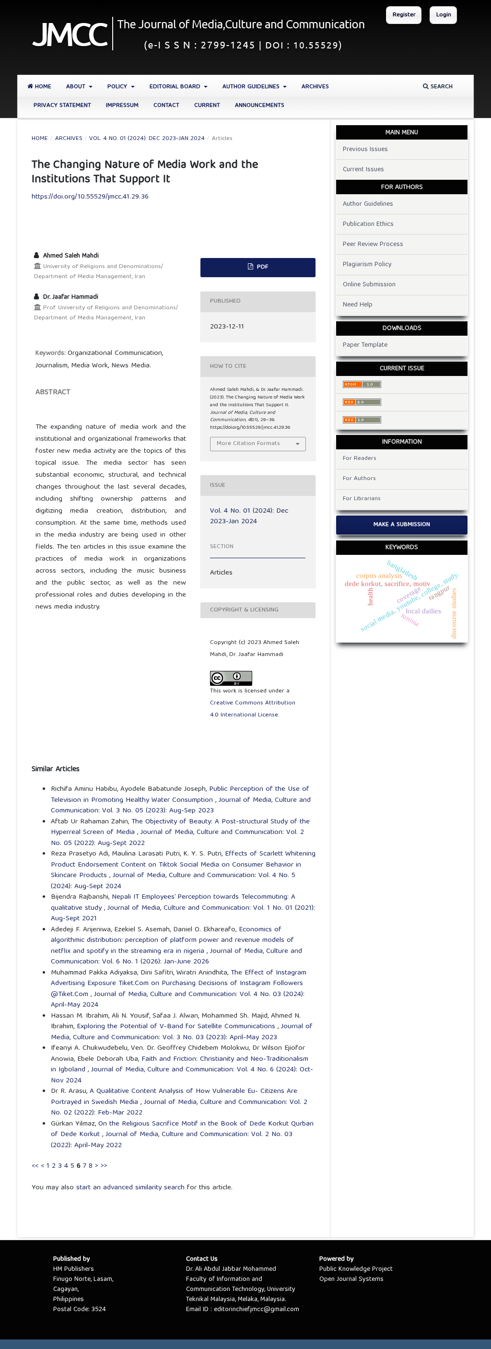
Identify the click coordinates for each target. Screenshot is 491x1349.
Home (42, 87)
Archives (315, 87)
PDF (261, 267)
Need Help (358, 305)
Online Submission (369, 285)
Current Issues (363, 170)
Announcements (259, 105)
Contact (166, 105)
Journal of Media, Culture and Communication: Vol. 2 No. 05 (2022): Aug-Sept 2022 (177, 838)
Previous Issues (365, 149)
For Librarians (362, 498)
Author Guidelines (251, 87)
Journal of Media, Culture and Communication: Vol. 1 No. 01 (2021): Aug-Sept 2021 (183, 914)
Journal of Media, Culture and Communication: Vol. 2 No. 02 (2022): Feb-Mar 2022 (179, 1108)
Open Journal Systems (351, 1279)
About (76, 87)
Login (443, 15)
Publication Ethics (368, 224)
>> (104, 1166)
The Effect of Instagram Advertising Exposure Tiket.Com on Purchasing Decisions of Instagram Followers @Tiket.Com (178, 984)
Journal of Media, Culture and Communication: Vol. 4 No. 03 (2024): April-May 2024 (177, 1000)
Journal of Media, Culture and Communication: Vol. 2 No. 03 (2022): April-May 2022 (171, 1140)
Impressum (122, 105)
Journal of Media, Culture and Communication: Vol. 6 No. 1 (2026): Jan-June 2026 (176, 957)
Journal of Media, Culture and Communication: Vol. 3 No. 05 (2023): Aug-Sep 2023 (181, 806)
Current (207, 105)
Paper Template (365, 345)
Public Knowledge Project (356, 1269)
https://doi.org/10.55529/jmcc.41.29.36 (90, 197)
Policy (118, 87)
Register (404, 15)
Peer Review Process (373, 244)
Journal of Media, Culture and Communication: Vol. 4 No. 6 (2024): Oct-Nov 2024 (182, 1075)
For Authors (359, 478)
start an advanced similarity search (130, 1188)
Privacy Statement (62, 105)
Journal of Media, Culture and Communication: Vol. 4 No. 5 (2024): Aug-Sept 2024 (173, 881)
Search (441, 87)
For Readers (359, 458)
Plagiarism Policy (367, 264)
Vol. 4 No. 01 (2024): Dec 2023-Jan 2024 (147, 139)
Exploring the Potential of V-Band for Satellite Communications (177, 1027)
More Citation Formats (248, 443)
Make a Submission (402, 524)
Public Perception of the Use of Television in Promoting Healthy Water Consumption (180, 795)
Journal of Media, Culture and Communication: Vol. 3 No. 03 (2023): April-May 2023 (182, 1032)
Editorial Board (176, 87)
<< (35, 1166)
